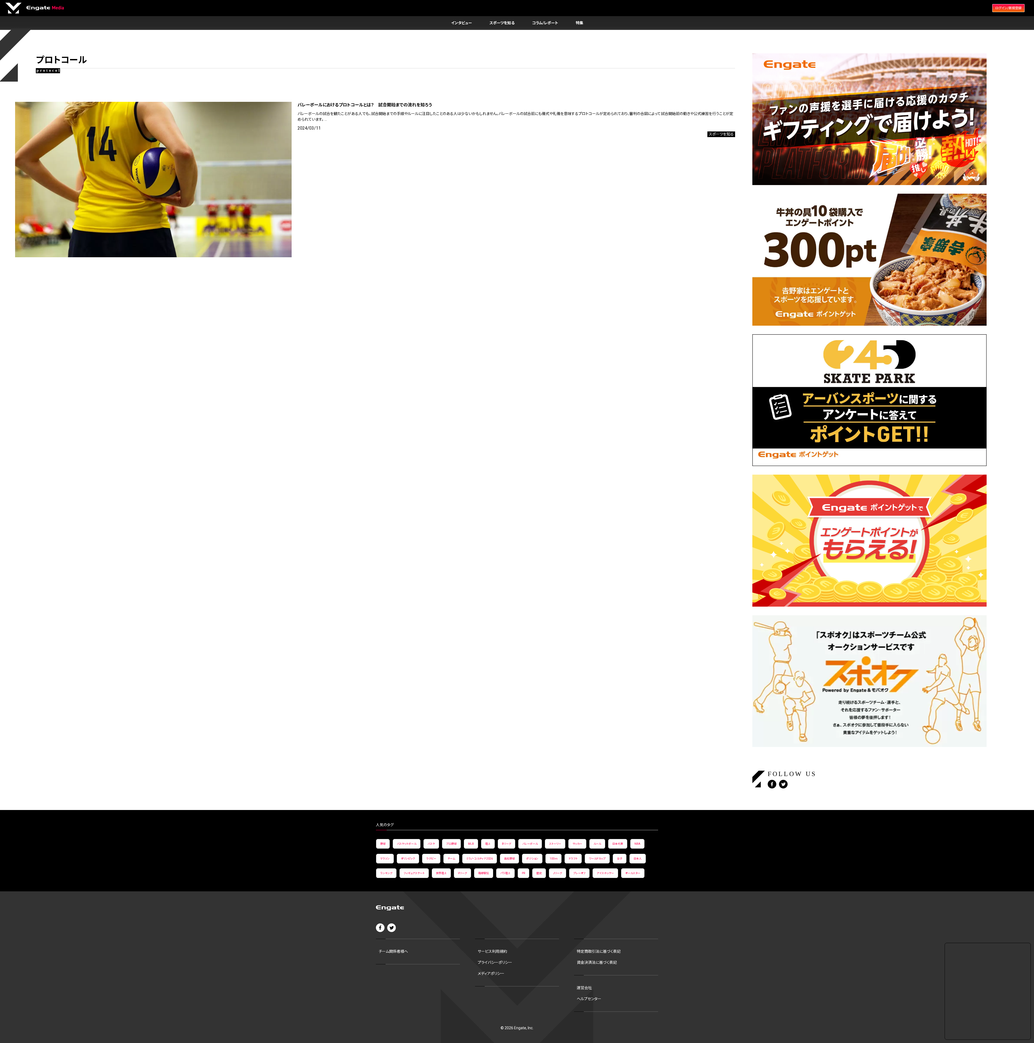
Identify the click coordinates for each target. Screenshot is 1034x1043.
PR (523, 873)
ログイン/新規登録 (1008, 8)
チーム (451, 858)
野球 (383, 843)
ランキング (386, 873)
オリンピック (408, 858)
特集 (579, 23)
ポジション (532, 858)
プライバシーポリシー (495, 962)
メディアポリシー (491, 973)
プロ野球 (451, 843)
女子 (619, 858)
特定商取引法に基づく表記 (599, 951)
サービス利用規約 (492, 951)
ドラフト (573, 858)
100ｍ (553, 858)
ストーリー (555, 843)
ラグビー (431, 858)
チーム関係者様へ (393, 951)
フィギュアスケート (414, 873)
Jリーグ (557, 873)
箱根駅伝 (483, 873)
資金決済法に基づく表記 (597, 962)
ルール (597, 843)
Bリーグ (506, 843)
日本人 (638, 858)
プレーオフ (579, 873)
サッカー (577, 843)
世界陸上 (441, 873)
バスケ (431, 843)
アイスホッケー (605, 873)
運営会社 (584, 988)
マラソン (385, 858)
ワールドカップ (597, 858)
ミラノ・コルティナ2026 (479, 858)
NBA (637, 843)
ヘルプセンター (589, 999)
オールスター (632, 873)
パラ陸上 (505, 873)
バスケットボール (406, 843)
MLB (471, 843)
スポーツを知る (502, 23)
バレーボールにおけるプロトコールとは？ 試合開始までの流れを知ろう (365, 104)
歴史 (539, 873)
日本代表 (617, 843)
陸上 (488, 843)
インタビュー (461, 23)
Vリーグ (462, 873)
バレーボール (530, 843)
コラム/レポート (545, 23)
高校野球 (509, 858)
